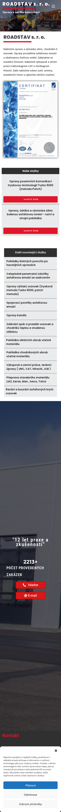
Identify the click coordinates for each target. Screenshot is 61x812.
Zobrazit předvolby (30, 804)
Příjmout (30, 785)
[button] (56, 750)
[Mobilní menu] (53, 6)
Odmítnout (30, 794)
